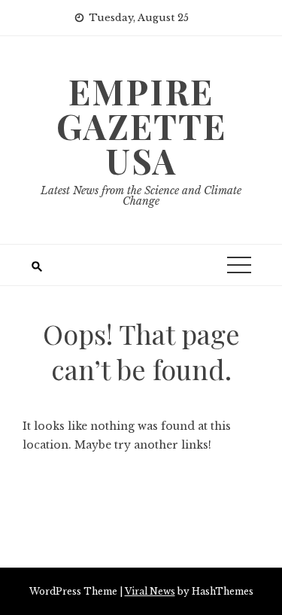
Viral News (150, 591)
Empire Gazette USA (141, 126)
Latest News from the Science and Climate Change (141, 196)
